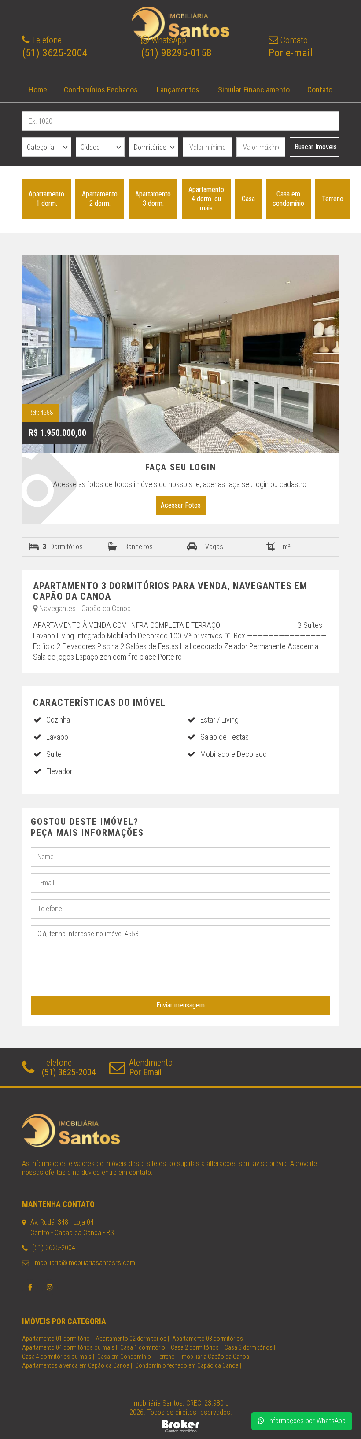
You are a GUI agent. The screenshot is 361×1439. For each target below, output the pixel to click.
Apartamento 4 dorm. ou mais (206, 198)
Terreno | (167, 1356)
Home (38, 89)
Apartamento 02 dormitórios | (132, 1338)
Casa (248, 199)
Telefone (69, 1067)
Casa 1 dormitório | (144, 1347)
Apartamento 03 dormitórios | (209, 1338)
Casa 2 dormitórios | (196, 1347)
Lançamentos (178, 89)
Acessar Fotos (181, 505)
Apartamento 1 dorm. (46, 199)
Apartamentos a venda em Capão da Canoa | (77, 1365)
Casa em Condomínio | (125, 1356)
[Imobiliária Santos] (180, 1130)
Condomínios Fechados (101, 89)
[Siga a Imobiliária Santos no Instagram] (50, 1287)
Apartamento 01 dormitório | (57, 1338)
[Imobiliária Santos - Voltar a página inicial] (180, 23)
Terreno (332, 199)
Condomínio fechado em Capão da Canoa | (188, 1365)
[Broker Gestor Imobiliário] (180, 1425)
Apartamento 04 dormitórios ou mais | (69, 1347)
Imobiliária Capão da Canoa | (216, 1356)
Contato (319, 89)
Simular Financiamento (254, 89)
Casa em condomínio (288, 199)
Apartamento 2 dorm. (100, 199)
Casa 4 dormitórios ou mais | (58, 1356)
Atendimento (151, 1067)
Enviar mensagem (180, 1005)
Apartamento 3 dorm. (153, 199)
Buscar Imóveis (316, 147)
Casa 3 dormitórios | (250, 1347)
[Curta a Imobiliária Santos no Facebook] (30, 1287)
